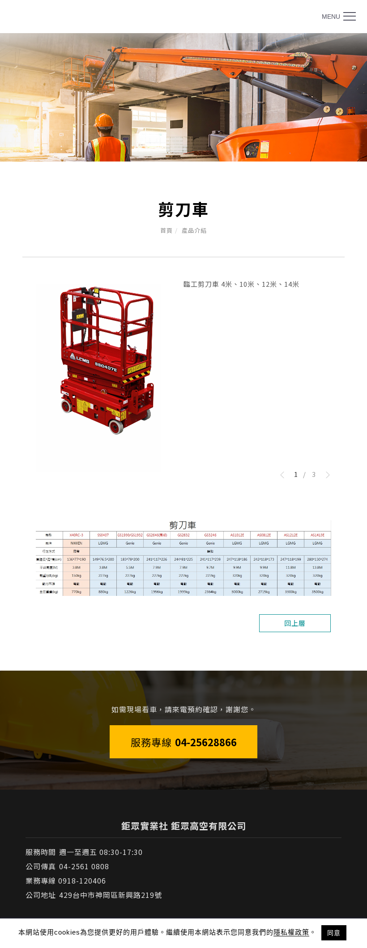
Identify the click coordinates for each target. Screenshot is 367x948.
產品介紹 (194, 230)
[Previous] (285, 475)
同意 (334, 932)
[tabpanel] (183, 97)
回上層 (295, 623)
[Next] (324, 475)
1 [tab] (296, 474)
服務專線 (184, 742)
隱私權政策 (291, 932)
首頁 (166, 230)
